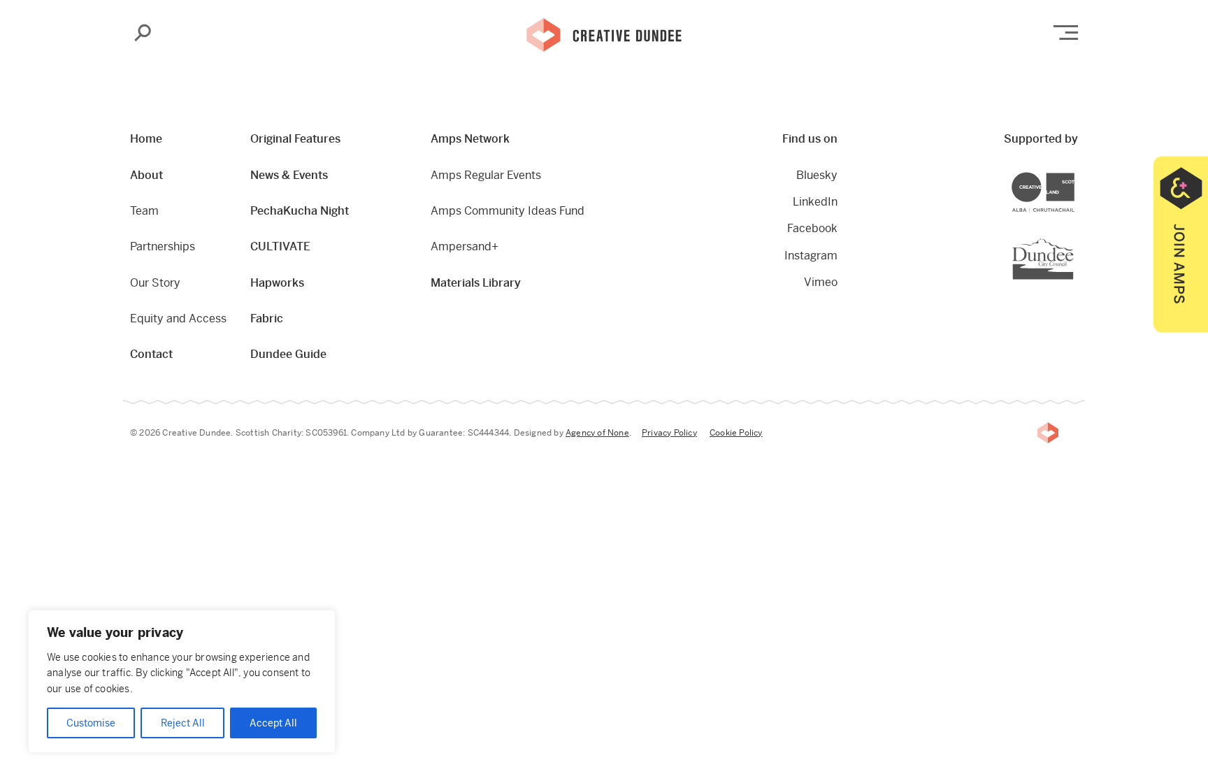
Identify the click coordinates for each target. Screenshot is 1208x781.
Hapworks (277, 282)
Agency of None (597, 432)
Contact (151, 354)
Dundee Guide (288, 354)
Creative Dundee (604, 33)
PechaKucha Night (299, 210)
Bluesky (816, 175)
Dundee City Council (1073, 239)
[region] (182, 681)
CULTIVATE (280, 246)
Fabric (266, 318)
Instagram (810, 255)
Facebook (812, 228)
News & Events (289, 175)
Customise (90, 723)
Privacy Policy (669, 432)
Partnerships (162, 246)
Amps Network (470, 138)
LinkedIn (815, 201)
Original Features (295, 138)
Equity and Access (178, 318)
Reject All (183, 723)
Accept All (273, 723)
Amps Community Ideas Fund (507, 210)
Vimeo (820, 282)
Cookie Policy (736, 432)
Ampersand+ (464, 246)
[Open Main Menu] (1066, 32)
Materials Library (476, 282)
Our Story (155, 282)
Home (146, 138)
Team (144, 210)
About (146, 175)
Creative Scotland (1074, 173)
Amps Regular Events (486, 175)
